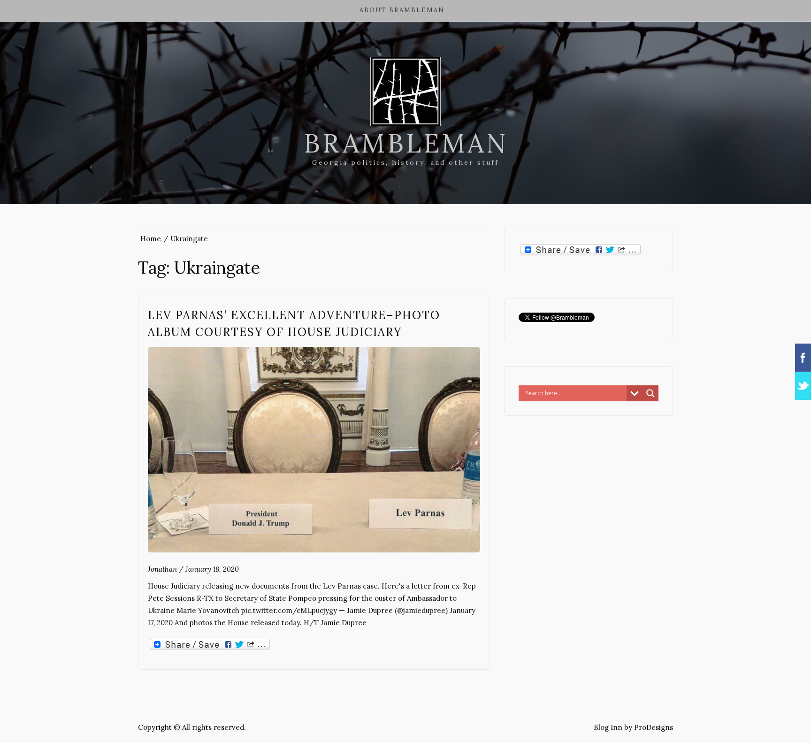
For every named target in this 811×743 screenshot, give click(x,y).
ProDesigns (653, 727)
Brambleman (406, 143)
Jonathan (162, 569)
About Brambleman (402, 10)
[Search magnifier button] (650, 393)
